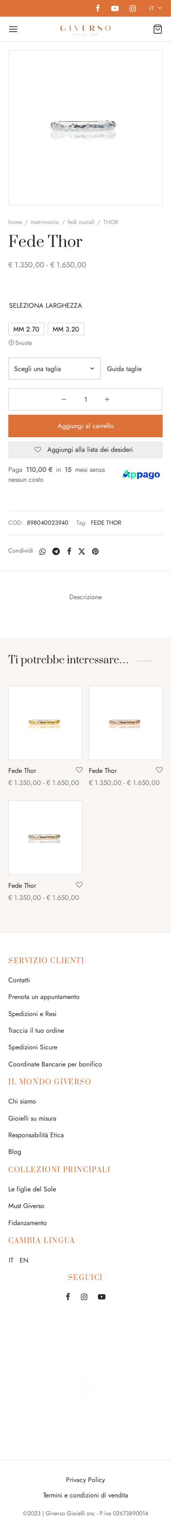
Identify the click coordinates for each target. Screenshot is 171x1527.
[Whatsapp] (42, 551)
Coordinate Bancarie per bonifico (55, 1064)
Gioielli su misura (32, 1118)
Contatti (19, 980)
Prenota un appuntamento (44, 996)
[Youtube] (114, 9)
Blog (14, 1151)
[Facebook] (97, 9)
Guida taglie (124, 369)
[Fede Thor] (45, 723)
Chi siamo (22, 1101)
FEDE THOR (106, 522)
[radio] (26, 329)
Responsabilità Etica (36, 1135)
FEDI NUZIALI (81, 222)
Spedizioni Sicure (32, 1047)
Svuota (23, 343)
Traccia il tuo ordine (36, 1030)
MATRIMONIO (45, 222)
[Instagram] (132, 9)
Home (15, 222)
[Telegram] (56, 551)
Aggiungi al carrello (86, 426)
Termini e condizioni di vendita (85, 1495)
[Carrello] (158, 29)
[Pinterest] (95, 551)
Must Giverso (26, 1206)
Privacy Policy (85, 1480)
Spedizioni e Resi (32, 1014)
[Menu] (13, 29)
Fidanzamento (27, 1223)
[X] (82, 551)
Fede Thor (22, 770)
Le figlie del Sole (32, 1189)
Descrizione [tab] (85, 597)
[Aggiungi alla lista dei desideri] (79, 770)
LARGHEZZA (64, 305)
